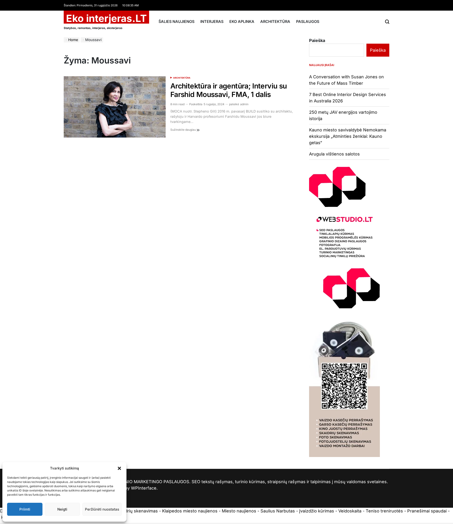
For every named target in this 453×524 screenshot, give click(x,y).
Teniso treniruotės (384, 510)
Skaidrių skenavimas (137, 510)
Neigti (62, 509)
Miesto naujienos (239, 510)
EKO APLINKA (241, 21)
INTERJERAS (211, 21)
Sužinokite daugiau (183, 129)
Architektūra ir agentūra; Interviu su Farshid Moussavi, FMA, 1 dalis (228, 90)
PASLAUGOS (307, 21)
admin (244, 104)
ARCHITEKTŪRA (275, 21)
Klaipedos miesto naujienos (190, 510)
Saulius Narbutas (277, 510)
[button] (119, 468)
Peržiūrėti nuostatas (102, 509)
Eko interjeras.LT (106, 18)
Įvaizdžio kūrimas (316, 510)
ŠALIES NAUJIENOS (176, 21)
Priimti (24, 509)
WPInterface (143, 488)
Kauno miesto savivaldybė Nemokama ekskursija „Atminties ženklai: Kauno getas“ (347, 136)
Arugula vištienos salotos (334, 153)
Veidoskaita (349, 510)
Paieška (317, 40)
